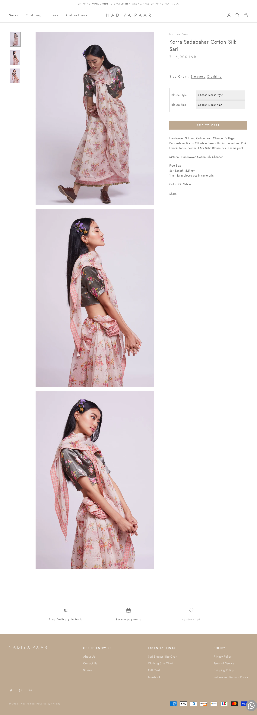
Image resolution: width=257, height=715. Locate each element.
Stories (87, 670)
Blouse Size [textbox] (178, 105)
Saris (13, 15)
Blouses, (198, 76)
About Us (89, 656)
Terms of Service (224, 663)
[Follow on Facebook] (11, 690)
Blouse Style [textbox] (179, 95)
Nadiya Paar (179, 34)
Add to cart (208, 125)
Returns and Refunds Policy (231, 677)
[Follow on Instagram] (21, 690)
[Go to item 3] (15, 76)
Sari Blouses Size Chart (162, 656)
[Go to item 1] (15, 39)
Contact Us (90, 663)
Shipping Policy (224, 670)
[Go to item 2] (15, 57)
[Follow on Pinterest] (30, 690)
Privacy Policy (222, 656)
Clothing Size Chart (160, 663)
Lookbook (154, 677)
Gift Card (154, 670)
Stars (54, 15)
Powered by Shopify (48, 703)
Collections (76, 15)
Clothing (34, 15)
